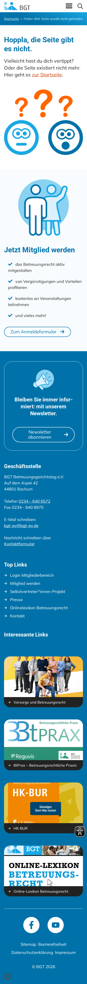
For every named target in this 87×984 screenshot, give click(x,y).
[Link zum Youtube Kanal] (56, 925)
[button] (80, 6)
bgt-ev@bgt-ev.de (21, 525)
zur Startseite (47, 75)
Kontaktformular (19, 543)
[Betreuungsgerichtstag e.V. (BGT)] (17, 6)
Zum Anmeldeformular (33, 332)
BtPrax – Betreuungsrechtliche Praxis (45, 765)
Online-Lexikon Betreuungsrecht (41, 891)
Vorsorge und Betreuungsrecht (40, 702)
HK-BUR (21, 828)
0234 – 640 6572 (34, 501)
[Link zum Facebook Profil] (31, 925)
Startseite (11, 19)
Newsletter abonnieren (39, 434)
